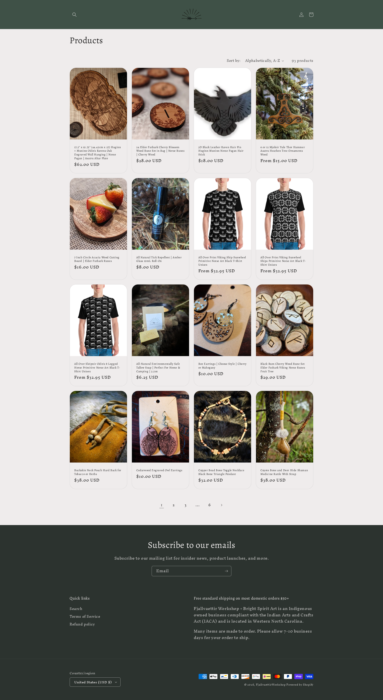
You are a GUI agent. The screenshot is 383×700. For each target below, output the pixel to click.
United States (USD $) (93, 682)
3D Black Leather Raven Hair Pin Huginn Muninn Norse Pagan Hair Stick (221, 151)
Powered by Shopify (299, 685)
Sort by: (234, 61)
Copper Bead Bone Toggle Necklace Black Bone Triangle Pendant (221, 472)
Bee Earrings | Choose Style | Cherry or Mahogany (222, 365)
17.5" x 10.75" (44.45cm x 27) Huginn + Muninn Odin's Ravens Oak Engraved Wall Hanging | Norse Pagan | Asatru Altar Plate (97, 152)
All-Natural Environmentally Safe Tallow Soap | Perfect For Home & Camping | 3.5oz (158, 367)
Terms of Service (85, 616)
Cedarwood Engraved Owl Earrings (159, 470)
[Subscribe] (226, 571)
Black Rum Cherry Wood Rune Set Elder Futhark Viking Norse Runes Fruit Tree (282, 367)
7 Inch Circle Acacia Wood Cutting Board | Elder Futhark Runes (96, 259)
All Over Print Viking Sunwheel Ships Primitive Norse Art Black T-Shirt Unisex (283, 261)
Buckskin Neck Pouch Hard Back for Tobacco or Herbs (97, 472)
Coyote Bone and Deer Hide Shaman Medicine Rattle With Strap (284, 472)
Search (76, 609)
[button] (74, 15)
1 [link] (162, 504)
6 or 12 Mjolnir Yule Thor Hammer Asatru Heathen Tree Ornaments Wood (282, 151)
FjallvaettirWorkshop (271, 685)
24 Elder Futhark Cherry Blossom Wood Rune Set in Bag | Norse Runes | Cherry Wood (160, 151)
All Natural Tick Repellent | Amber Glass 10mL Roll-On (159, 259)
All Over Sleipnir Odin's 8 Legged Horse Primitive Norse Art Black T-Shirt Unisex (97, 367)
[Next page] (221, 505)
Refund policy (82, 624)
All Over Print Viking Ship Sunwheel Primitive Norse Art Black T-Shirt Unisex (222, 261)
